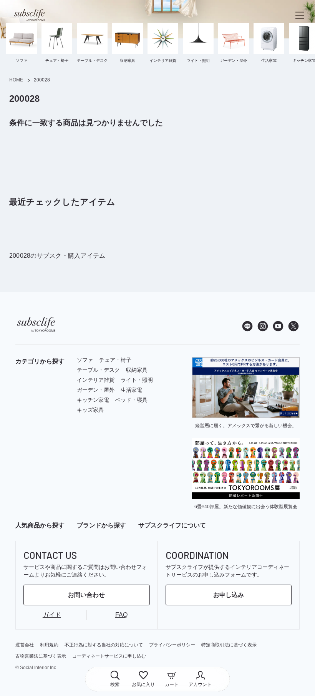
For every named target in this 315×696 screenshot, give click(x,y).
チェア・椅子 (115, 360)
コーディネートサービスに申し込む (109, 656)
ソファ (85, 360)
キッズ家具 (90, 410)
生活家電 (131, 390)
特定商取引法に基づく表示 (229, 645)
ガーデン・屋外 (95, 390)
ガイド (52, 614)
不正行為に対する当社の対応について (104, 645)
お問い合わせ (86, 595)
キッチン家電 (93, 400)
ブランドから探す (101, 525)
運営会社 (24, 645)
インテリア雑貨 (95, 380)
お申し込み (228, 595)
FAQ (121, 614)
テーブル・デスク (98, 370)
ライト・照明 (137, 380)
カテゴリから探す (40, 361)
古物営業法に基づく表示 (40, 656)
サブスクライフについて (172, 525)
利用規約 (49, 645)
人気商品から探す (40, 525)
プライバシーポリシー (172, 645)
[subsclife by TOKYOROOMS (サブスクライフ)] (29, 15)
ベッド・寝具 (131, 400)
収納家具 (137, 370)
